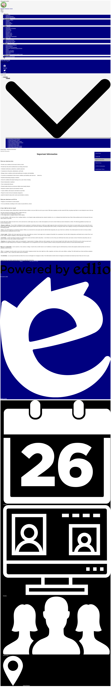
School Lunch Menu (10, 50)
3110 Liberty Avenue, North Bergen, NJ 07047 (10, 261)
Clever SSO (8, 53)
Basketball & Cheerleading (11, 36)
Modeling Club (9, 33)
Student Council (9, 34)
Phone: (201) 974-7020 (5, 60)
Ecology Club (8, 30)
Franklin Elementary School (14, 140)
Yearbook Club (9, 35)
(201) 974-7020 (26, 261)
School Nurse (8, 22)
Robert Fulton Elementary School (15, 147)
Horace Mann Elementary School (15, 141)
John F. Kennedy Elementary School (15, 142)
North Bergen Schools (10, 56)
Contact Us (8, 15)
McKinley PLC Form (10, 42)
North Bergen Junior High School (15, 146)
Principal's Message (10, 16)
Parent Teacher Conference (11, 44)
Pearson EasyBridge (10, 51)
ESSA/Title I (8, 24)
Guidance (8, 21)
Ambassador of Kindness (11, 28)
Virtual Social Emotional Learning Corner (14, 54)
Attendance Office (9, 20)
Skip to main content (5, 1)
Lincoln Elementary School (13, 143)
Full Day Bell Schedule (10, 17)
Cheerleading (8, 29)
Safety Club (8, 37)
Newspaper (8, 27)
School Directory (26, 685)
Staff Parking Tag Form (10, 41)
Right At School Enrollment (11, 47)
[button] (6, 14)
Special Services (9, 23)
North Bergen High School (13, 144)
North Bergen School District (14, 139)
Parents (7, 49)
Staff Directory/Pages (10, 40)
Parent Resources (9, 46)
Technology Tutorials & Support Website (14, 48)
